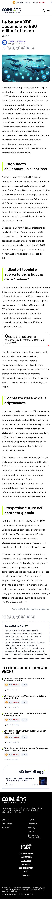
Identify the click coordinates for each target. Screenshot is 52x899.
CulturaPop (26, 861)
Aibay (26, 871)
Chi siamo (32, 823)
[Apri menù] (47, 10)
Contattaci (7, 823)
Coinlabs (26, 875)
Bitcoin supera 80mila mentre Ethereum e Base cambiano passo (26, 749)
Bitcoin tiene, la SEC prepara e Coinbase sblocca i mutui (25, 714)
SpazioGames (26, 857)
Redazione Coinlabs (18, 41)
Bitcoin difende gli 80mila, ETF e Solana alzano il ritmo (25, 697)
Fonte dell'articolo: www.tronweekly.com (31, 609)
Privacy (31, 827)
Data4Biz (26, 864)
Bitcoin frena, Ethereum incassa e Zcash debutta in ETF (25, 732)
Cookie (31, 831)
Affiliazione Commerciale (34, 836)
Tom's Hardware (26, 853)
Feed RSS (6, 827)
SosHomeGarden (26, 868)
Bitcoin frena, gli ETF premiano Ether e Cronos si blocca (24, 679)
